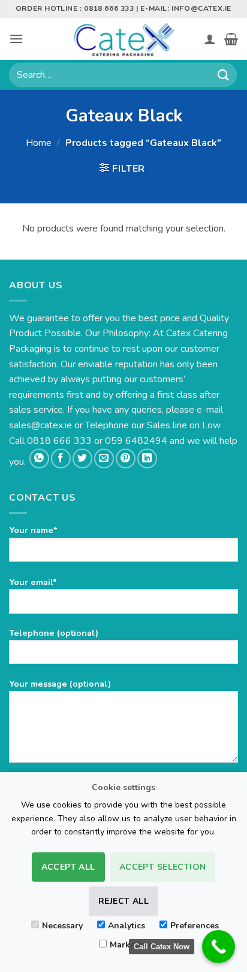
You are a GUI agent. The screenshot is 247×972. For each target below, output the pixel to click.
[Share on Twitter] (82, 458)
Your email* (33, 582)
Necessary (62, 925)
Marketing (130, 944)
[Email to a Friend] (104, 458)
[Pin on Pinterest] (125, 458)
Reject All (123, 901)
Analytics (126, 925)
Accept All (68, 867)
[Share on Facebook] (61, 458)
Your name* (33, 530)
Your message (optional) (60, 684)
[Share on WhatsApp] (39, 458)
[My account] (210, 39)
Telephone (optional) (53, 633)
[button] (16, 38)
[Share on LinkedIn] (147, 458)
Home (39, 143)
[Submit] (224, 74)
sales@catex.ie (40, 425)
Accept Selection (162, 867)
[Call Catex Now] (218, 946)
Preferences (194, 925)
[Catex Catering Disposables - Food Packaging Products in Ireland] (123, 39)
